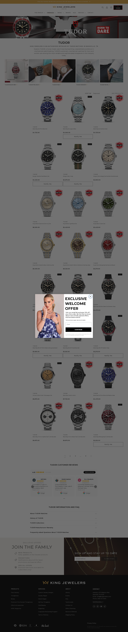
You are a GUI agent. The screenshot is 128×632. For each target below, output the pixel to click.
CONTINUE (78, 329)
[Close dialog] (90, 296)
